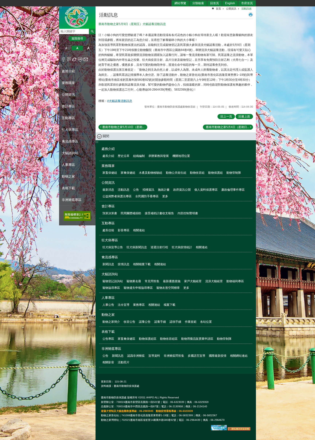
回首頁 (214, 3)
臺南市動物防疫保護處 (77, 17)
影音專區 (123, 230)
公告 (136, 189)
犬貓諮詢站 (110, 274)
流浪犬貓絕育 (214, 281)
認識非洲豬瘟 (136, 355)
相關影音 (108, 362)
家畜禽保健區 (126, 338)
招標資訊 (148, 189)
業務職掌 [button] (68, 83)
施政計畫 (164, 189)
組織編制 (139, 155)
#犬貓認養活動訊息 (119, 100)
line (80, 59)
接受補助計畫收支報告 (159, 213)
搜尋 (62, 30)
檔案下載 (169, 304)
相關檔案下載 (142, 264)
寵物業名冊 (134, 281)
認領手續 (175, 321)
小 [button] (66, 48)
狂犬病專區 (110, 240)
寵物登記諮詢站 (112, 281)
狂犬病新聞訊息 (137, 247)
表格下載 (108, 332)
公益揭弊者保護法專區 (117, 196)
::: (60, 65)
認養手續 (160, 321)
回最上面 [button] (244, 116)
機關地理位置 (181, 155)
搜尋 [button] (92, 31)
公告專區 (108, 338)
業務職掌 (108, 166)
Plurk (69, 59)
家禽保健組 (128, 172)
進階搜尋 (77, 38)
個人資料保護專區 (206, 189)
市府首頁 (247, 3)
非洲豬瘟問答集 (174, 355)
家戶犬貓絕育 (193, 281)
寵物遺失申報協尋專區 (138, 287)
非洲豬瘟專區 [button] (71, 200)
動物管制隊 (233, 172)
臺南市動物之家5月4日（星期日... (227, 127)
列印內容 (250, 14)
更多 (165, 196)
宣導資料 (154, 355)
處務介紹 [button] (68, 71)
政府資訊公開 (182, 189)
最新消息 (108, 189)
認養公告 (145, 321)
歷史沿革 (123, 155)
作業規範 (191, 321)
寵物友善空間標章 (168, 287)
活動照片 (123, 362)
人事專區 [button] (68, 165)
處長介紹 (108, 155)
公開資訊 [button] (68, 94)
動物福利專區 (235, 281)
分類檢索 (198, 3)
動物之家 (108, 315)
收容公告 (129, 321)
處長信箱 (108, 230)
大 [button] (88, 48)
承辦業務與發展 (158, 155)
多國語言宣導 (196, 355)
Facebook (63, 59)
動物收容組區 (169, 338)
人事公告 (108, 304)
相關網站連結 (239, 355)
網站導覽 (180, 3)
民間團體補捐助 (131, 213)
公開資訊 (231, 8)
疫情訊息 (123, 264)
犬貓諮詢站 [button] (70, 153)
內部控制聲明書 (188, 213)
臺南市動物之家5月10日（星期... (123, 127)
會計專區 (108, 206)
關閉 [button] (106, 136)
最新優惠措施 (171, 281)
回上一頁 (226, 116)
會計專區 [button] (68, 106)
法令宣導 (123, 304)
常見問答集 (152, 281)
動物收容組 (197, 172)
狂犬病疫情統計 (182, 247)
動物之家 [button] (68, 176)
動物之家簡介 (111, 321)
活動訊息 (246, 8)
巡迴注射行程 (159, 247)
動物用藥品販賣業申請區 (197, 338)
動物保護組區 (147, 338)
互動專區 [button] (68, 118)
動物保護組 (215, 172)
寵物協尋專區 (111, 287)
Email (86, 59)
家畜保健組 (109, 172)
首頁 (218, 8)
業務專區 (139, 304)
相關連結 (139, 230)
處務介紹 (108, 149)
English (230, 3)
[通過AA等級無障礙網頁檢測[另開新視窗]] (77, 216)
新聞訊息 (108, 264)
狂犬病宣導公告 (112, 247)
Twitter (74, 59)
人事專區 (108, 298)
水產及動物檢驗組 (150, 172)
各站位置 (206, 321)
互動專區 (108, 223)
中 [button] (77, 48)
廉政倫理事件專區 (233, 189)
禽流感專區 (110, 257)
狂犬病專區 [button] (70, 130)
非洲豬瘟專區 (111, 349)
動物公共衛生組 (176, 172)
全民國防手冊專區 (147, 196)
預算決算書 (109, 213)
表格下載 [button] (68, 188)
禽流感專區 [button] (70, 141)
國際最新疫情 (217, 355)
